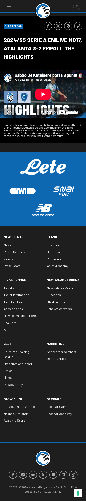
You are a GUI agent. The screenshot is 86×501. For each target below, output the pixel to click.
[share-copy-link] (78, 26)
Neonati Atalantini (16, 414)
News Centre (14, 237)
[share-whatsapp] (68, 26)
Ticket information (16, 295)
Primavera (54, 259)
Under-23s (54, 252)
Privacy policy (13, 385)
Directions (54, 295)
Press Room (12, 266)
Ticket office (15, 279)
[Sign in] (76, 6)
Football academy (59, 414)
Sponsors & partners (61, 352)
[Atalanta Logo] (43, 11)
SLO (7, 329)
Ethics (8, 371)
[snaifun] (64, 191)
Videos (8, 259)
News (7, 245)
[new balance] (43, 210)
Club (8, 343)
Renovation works (59, 309)
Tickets (9, 288)
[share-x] (58, 26)
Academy (54, 398)
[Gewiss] (22, 191)
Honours (9, 377)
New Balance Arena (63, 279)
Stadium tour (56, 302)
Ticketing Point (14, 302)
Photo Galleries (14, 252)
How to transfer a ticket (20, 316)
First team (54, 245)
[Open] (9, 6)
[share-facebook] (48, 26)
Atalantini (13, 398)
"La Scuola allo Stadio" (20, 406)
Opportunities (56, 359)
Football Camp (57, 406)
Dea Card (10, 323)
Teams (52, 237)
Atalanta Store (14, 420)
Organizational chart (18, 364)
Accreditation (13, 309)
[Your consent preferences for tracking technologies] (78, 493)
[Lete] (43, 170)
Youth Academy (57, 266)
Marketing (55, 343)
